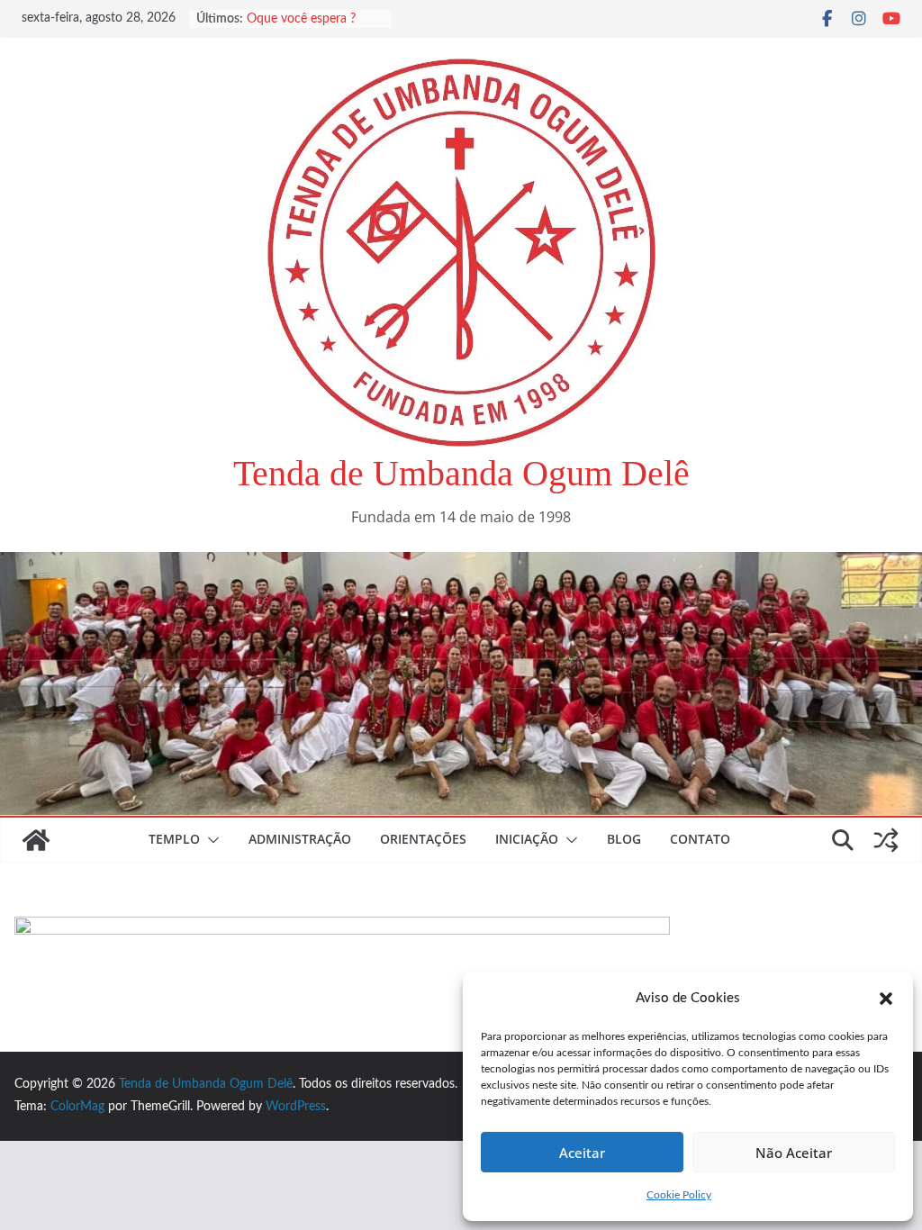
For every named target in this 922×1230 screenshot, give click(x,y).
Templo (174, 838)
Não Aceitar (793, 1153)
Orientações (423, 838)
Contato (700, 838)
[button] (886, 999)
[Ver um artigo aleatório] (886, 840)
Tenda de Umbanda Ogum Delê (461, 473)
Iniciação (526, 838)
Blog (624, 838)
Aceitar (582, 1153)
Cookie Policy (678, 1194)
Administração (300, 838)
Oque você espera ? (301, 21)
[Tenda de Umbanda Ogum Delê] (461, 564)
